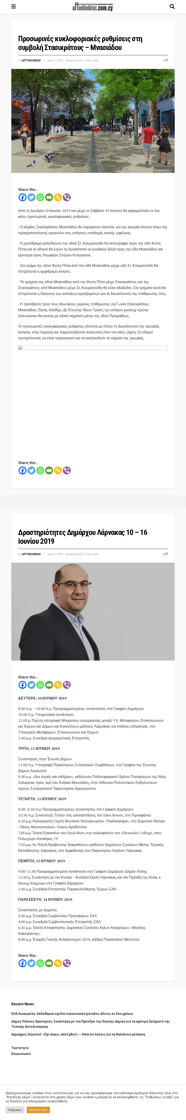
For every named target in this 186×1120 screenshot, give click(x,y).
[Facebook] (23, 197)
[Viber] (67, 197)
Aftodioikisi (31, 60)
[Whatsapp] (40, 197)
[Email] (49, 197)
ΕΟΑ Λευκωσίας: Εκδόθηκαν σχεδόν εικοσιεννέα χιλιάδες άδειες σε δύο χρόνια (72, 1014)
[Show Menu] (13, 7)
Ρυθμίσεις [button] (15, 1110)
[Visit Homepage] (93, 6)
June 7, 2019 (55, 60)
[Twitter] (31, 197)
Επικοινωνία (21, 1054)
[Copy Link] (58, 197)
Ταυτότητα (20, 1048)
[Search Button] (172, 7)
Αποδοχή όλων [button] (38, 1109)
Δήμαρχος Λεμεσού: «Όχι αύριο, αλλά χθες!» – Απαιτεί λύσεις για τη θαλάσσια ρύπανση (78, 1034)
